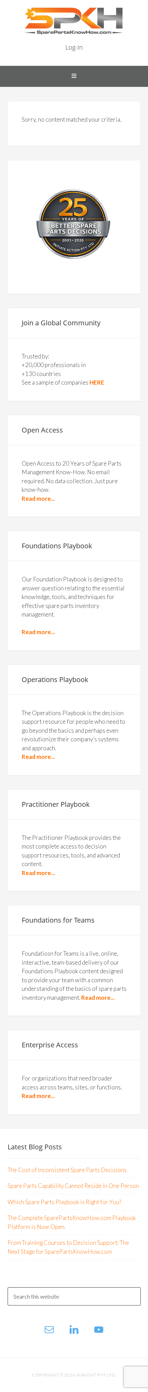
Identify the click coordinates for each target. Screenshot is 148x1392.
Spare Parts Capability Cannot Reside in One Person (73, 1185)
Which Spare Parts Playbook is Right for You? (64, 1202)
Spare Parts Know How (74, 20)
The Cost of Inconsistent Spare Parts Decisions (67, 1169)
